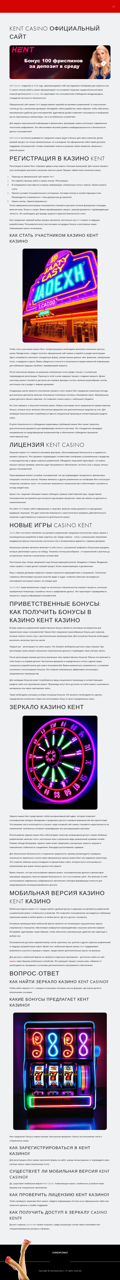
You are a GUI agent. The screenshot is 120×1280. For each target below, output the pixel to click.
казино (13, 960)
